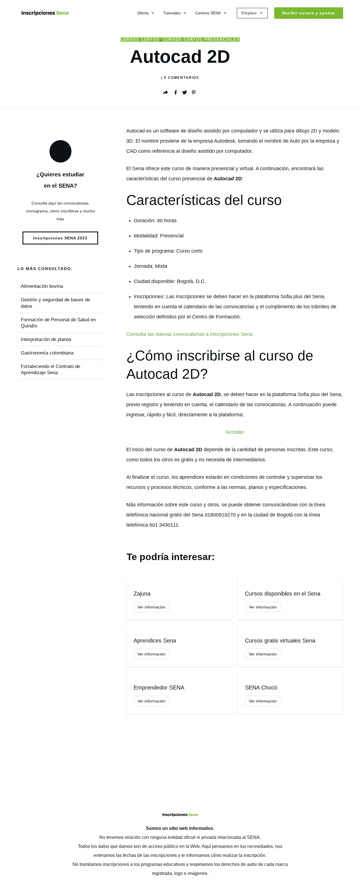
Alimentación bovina (42, 286)
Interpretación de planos (46, 339)
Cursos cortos (140, 39)
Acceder (235, 432)
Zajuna (179, 599)
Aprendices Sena (179, 646)
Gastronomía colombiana (47, 353)
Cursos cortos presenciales (201, 39)
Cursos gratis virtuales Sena (290, 646)
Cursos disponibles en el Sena (290, 599)
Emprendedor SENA (179, 693)
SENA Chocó (290, 693)
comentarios (181, 78)
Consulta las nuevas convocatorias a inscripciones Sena (189, 334)
